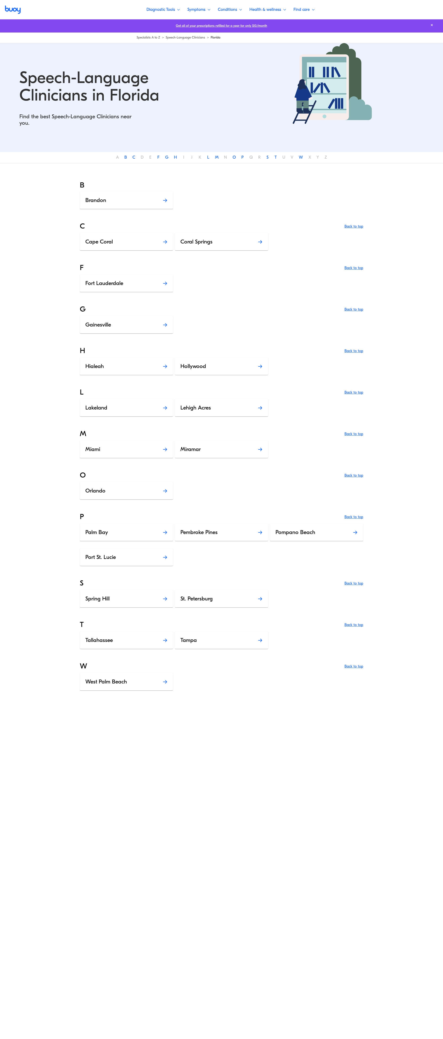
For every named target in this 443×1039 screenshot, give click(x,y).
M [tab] (217, 157)
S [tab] (267, 157)
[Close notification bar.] (432, 25)
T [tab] (276, 157)
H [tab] (175, 157)
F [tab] (158, 157)
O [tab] (234, 157)
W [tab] (301, 157)
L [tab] (208, 157)
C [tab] (133, 157)
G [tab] (166, 157)
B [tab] (125, 157)
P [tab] (242, 157)
